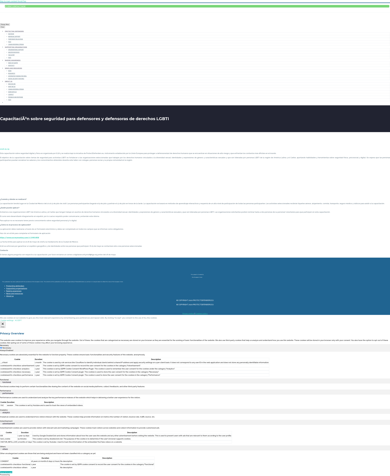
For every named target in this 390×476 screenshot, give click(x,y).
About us (10, 296)
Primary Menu (5, 24)
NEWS (9, 71)
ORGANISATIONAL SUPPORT (16, 50)
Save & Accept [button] (6, 472)
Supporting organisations (16, 288)
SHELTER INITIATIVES (13, 52)
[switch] (1, 382)
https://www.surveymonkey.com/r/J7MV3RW (19, 238)
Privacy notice (188, 314)
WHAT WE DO (11, 86)
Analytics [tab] (4, 410)
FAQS (9, 42)
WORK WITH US (12, 92)
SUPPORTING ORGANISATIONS (16, 47)
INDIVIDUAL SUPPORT (14, 36)
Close (2, 27)
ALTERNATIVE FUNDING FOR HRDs (17, 76)
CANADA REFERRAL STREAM (16, 44)
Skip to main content (8, 1)
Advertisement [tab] (6, 421)
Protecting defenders (15, 286)
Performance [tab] (5, 391)
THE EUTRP (11, 55)
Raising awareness (13, 291)
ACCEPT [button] (18, 320)
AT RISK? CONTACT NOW (15, 6)
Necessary (6, 348)
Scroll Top (22, 1)
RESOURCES (11, 73)
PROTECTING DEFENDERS (14, 31)
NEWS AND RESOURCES (13, 68)
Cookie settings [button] (7, 320)
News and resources (14, 293)
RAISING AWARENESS (13, 60)
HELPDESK (11, 34)
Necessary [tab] (4, 345)
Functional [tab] (4, 380)
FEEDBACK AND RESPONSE (15, 97)
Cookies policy (201, 314)
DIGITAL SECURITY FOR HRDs (16, 79)
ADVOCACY (11, 65)
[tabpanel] (195, 365)
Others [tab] (3, 447)
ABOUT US (8, 81)
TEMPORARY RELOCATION (15, 39)
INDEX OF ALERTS (13, 63)
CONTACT (11, 94)
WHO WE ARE (12, 84)
